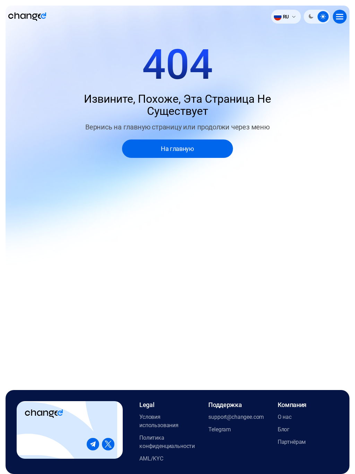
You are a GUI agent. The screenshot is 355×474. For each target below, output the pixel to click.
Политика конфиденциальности (167, 441)
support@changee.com (236, 417)
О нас (285, 417)
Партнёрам (292, 442)
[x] (108, 444)
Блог (283, 429)
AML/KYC (151, 458)
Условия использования (159, 421)
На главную (177, 148)
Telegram (219, 429)
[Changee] (27, 16)
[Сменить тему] (317, 17)
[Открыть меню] (340, 17)
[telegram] (93, 444)
